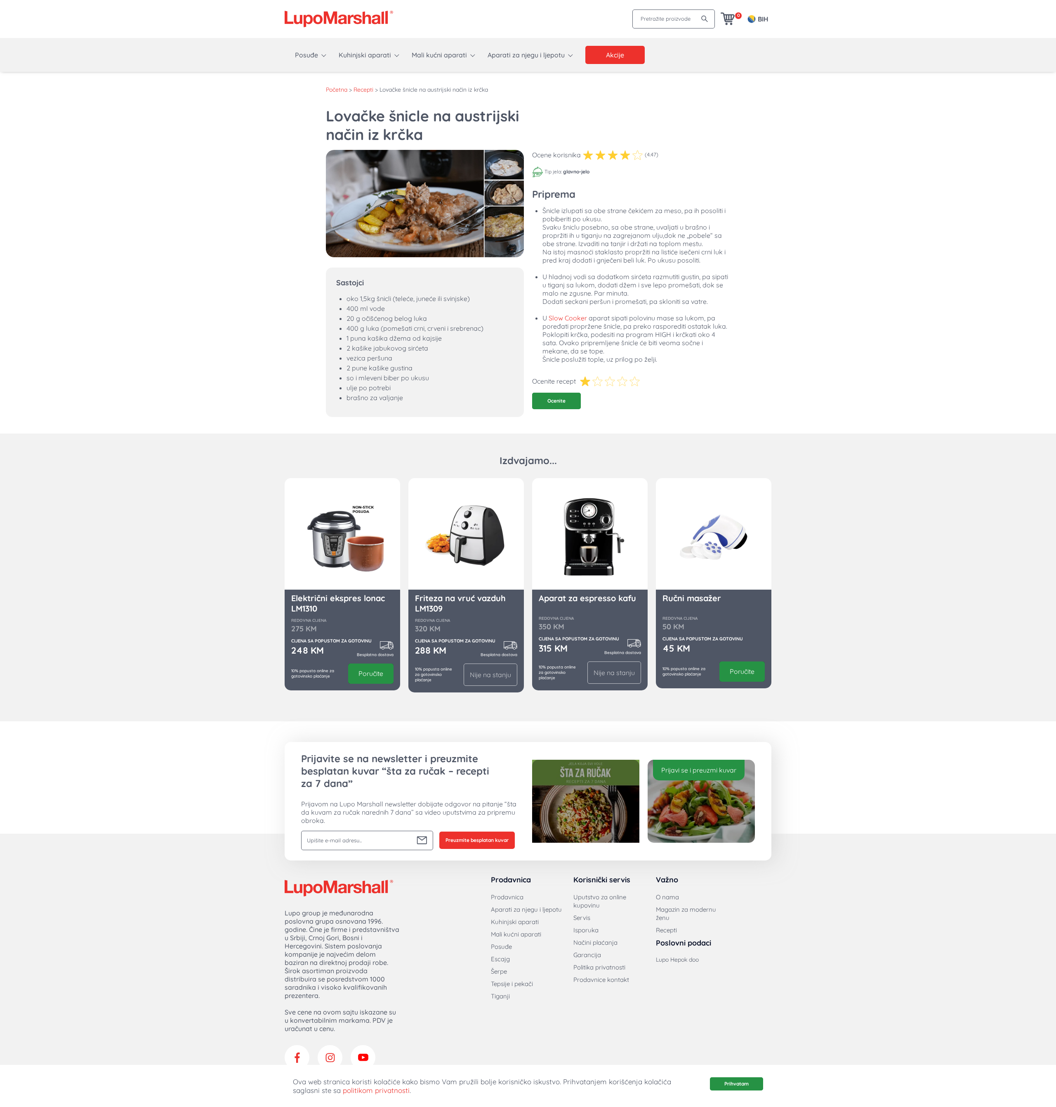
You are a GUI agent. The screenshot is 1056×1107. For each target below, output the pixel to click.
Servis (581, 918)
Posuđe (306, 55)
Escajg (500, 959)
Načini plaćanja (595, 942)
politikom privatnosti (376, 1090)
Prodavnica (507, 897)
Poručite (370, 673)
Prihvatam (736, 1084)
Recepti (363, 89)
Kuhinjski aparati (365, 55)
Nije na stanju (490, 675)
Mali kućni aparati (439, 55)
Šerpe (499, 971)
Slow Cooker (568, 318)
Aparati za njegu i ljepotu (526, 55)
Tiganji (500, 996)
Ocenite (556, 401)
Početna (336, 89)
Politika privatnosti (599, 967)
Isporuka (586, 930)
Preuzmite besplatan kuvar (477, 840)
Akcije (615, 55)
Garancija (587, 955)
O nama (667, 897)
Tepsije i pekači (512, 984)
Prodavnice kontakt (601, 980)
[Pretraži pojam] (704, 19)
